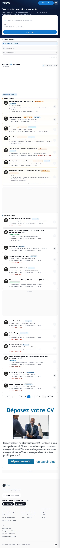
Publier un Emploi (47, 3)
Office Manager (14, 333)
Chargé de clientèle (15, 117)
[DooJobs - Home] (6, 3)
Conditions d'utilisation (8, 533)
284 (47, 396)
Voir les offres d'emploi (8, 517)
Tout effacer (53, 57)
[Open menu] (56, 3)
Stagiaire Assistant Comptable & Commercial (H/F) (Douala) (28, 280)
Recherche (31, 32)
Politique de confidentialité (9, 531)
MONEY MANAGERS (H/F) (17, 372)
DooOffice (44, 514)
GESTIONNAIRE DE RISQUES (18, 268)
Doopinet (43, 512)
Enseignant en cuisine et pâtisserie (20, 161)
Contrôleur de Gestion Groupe (19, 256)
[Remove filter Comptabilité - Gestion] (16, 94)
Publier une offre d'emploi (29, 512)
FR (56, 544)
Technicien (13, 137)
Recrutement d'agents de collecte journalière (24, 171)
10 (39, 396)
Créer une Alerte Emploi (8, 512)
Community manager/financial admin (21, 101)
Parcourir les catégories (9, 520)
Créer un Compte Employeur (29, 514)
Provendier (13, 127)
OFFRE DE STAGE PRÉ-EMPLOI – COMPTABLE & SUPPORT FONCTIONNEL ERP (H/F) (27, 231)
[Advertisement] (30, 80)
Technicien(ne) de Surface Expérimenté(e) (23, 149)
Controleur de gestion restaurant (20, 219)
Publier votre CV (6, 514)
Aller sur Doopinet (27, 517)
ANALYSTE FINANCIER (16, 384)
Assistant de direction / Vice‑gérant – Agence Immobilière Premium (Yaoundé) (28, 357)
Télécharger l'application (9, 536)
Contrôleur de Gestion (16, 321)
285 (52, 396)
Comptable (13, 246)
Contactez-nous (6, 528)
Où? (5, 24)
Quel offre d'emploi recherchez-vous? (14, 17)
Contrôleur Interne (15, 345)
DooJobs (43, 517)
